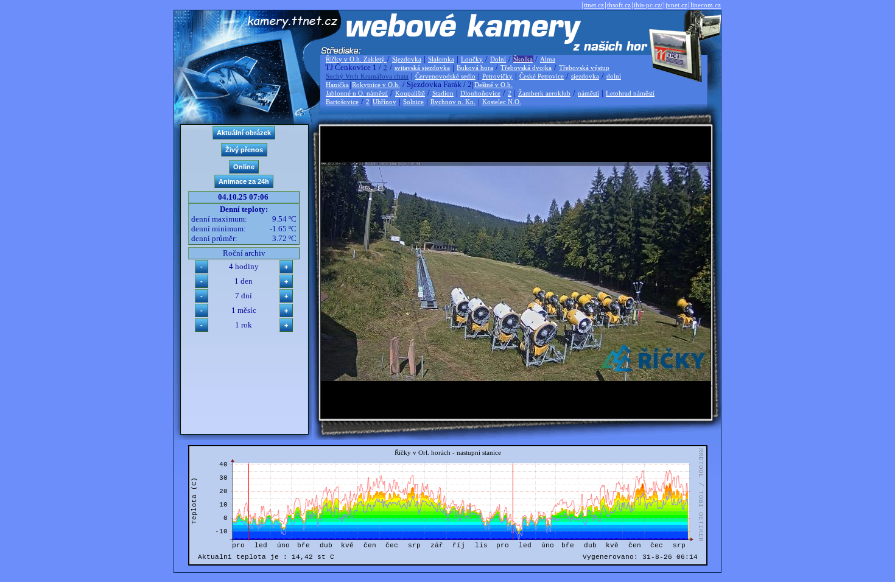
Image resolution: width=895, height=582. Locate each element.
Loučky (472, 59)
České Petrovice (541, 76)
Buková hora (475, 67)
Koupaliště (410, 93)
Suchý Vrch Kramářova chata (367, 76)
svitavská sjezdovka (422, 67)
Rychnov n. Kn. (453, 101)
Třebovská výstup (584, 67)
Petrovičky (497, 76)
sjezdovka (585, 76)
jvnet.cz (676, 5)
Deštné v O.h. (493, 84)
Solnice (413, 101)
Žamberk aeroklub (544, 93)
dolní (613, 76)
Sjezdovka (406, 59)
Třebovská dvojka (526, 67)
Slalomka (441, 59)
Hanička (337, 84)
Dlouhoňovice (480, 93)
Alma (547, 59)
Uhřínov (384, 101)
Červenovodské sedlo (445, 76)
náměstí (588, 93)
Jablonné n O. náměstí (357, 93)
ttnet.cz (594, 5)
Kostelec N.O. (501, 101)
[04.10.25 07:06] (516, 378)
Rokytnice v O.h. (376, 84)
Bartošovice (342, 101)
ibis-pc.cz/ (648, 5)
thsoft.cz (619, 5)
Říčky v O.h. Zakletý (356, 59)
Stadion (443, 93)
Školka (523, 59)
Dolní (498, 59)
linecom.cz (705, 5)
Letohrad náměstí (630, 93)
